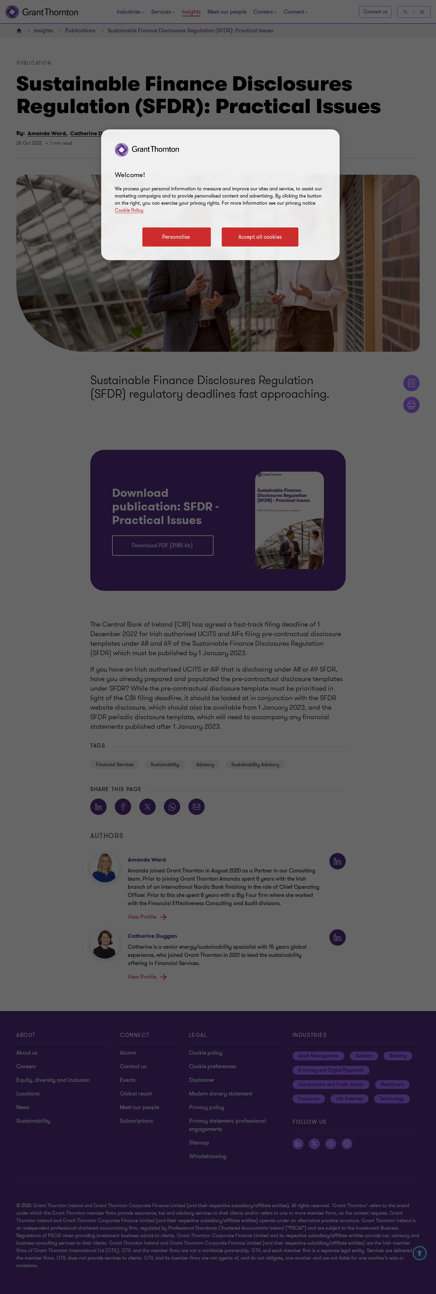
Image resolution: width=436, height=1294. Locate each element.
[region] (220, 194)
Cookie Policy (129, 210)
